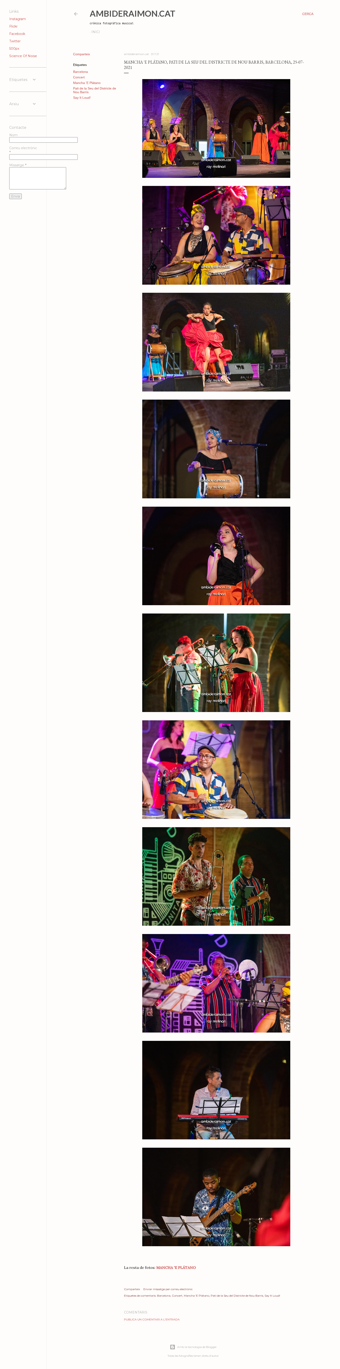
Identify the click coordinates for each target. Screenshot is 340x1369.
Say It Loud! (82, 97)
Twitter (15, 41)
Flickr (13, 26)
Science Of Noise (23, 56)
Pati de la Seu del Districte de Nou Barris (237, 1295)
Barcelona (80, 72)
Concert (79, 77)
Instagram (17, 19)
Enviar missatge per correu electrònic (168, 1289)
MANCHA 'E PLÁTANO (175, 1267)
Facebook (17, 34)
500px (14, 48)
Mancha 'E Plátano (87, 83)
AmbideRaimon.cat (132, 13)
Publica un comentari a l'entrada (152, 1319)
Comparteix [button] (81, 54)
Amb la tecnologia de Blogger (197, 1347)
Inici (95, 32)
